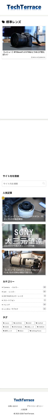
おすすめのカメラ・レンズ (24, 296)
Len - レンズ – (24, 292)
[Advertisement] (24, 84)
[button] (44, 183)
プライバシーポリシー (35, 406)
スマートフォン (24, 300)
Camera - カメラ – (24, 287)
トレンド (24, 304)
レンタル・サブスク (24, 309)
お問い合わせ (13, 406)
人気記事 (24, 409)
